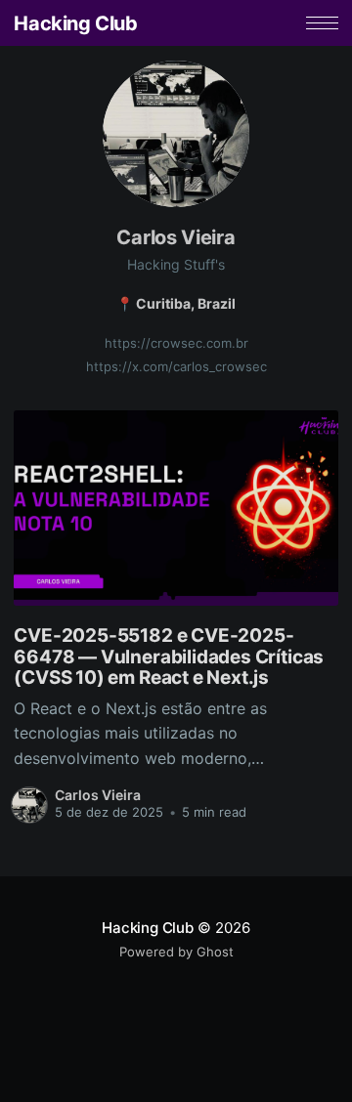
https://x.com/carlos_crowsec (176, 366)
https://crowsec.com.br (176, 343)
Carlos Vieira (98, 794)
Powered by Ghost (176, 951)
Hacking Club (75, 23)
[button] (322, 23)
